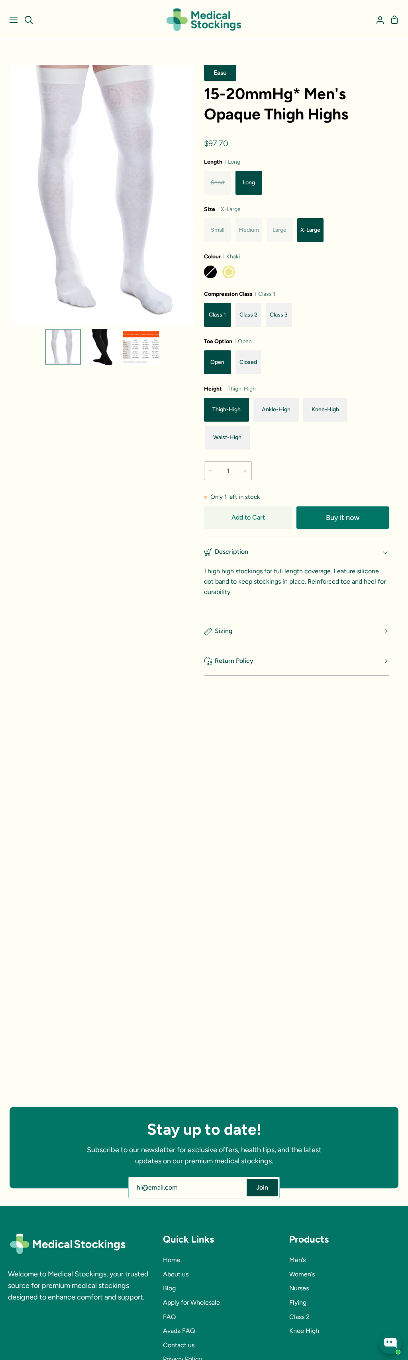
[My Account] (377, 19)
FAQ (169, 1317)
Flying (297, 1302)
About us (175, 1274)
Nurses (299, 1288)
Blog (169, 1288)
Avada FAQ (179, 1331)
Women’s (302, 1274)
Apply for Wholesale (191, 1302)
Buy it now (342, 517)
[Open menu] (9, 20)
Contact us (178, 1345)
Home (171, 1260)
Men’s (297, 1260)
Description (231, 551)
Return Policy (234, 660)
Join (262, 1187)
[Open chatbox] (390, 1343)
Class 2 (299, 1317)
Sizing (223, 631)
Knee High (304, 1331)
